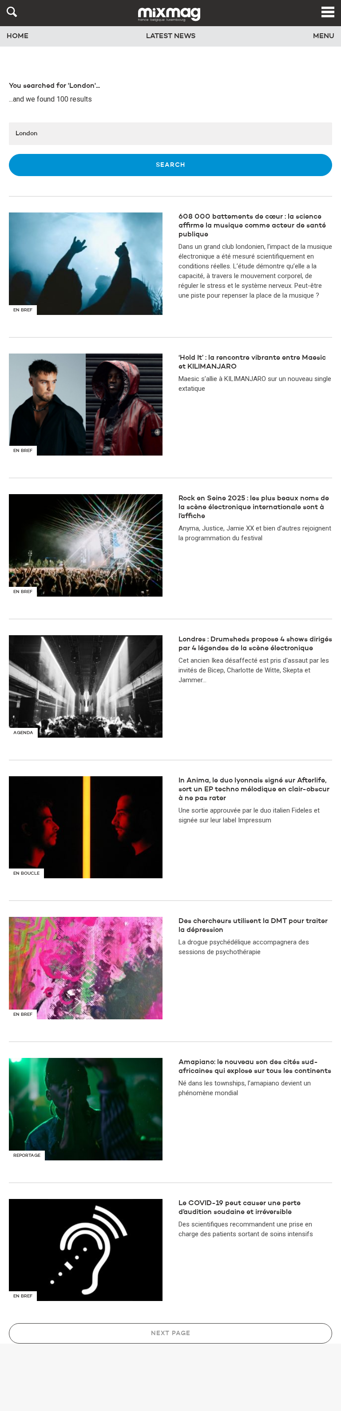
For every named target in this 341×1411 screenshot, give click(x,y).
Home (17, 36)
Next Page (170, 1333)
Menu (323, 36)
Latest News (171, 36)
